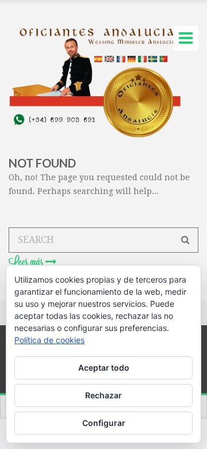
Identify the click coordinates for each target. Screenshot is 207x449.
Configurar (103, 423)
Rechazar (103, 395)
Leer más (27, 262)
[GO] (185, 240)
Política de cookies (49, 340)
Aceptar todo (103, 367)
